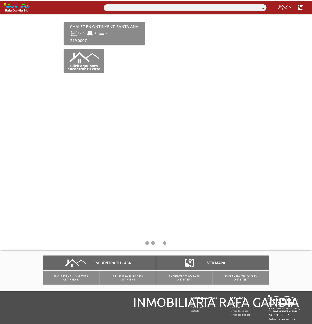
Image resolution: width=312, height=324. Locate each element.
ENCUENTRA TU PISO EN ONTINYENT (127, 278)
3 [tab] (159, 244)
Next (300, 132)
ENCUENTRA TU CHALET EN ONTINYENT (71, 278)
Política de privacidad (240, 315)
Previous (12, 132)
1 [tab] (147, 244)
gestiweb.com (288, 319)
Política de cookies (239, 311)
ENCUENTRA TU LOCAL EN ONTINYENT (241, 278)
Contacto (195, 311)
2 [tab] (153, 244)
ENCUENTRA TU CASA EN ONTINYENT (184, 278)
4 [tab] (165, 244)
